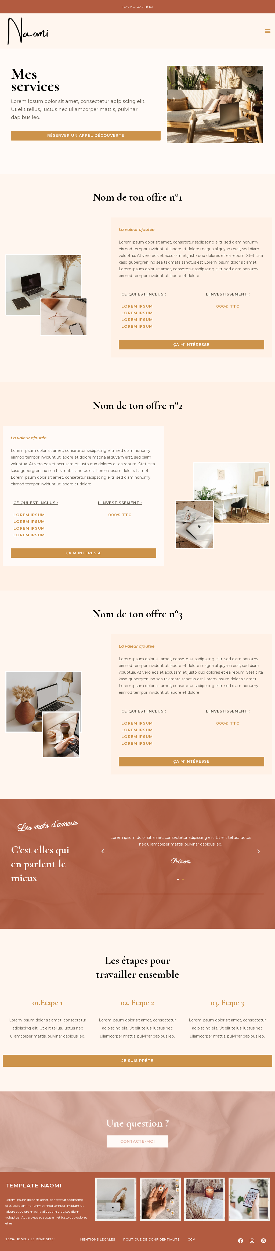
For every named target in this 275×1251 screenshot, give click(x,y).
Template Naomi (33, 1185)
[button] (267, 31)
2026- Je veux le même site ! (30, 1239)
